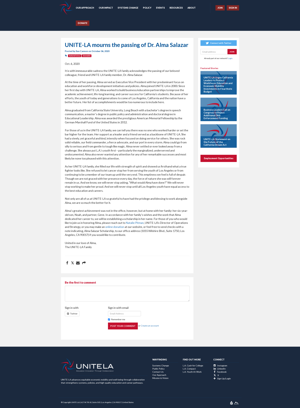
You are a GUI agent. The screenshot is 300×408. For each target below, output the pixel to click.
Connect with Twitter (220, 43)
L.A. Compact (189, 368)
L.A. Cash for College (193, 365)
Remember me (118, 319)
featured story (74, 56)
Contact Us (158, 371)
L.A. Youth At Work (192, 371)
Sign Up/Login (224, 378)
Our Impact (106, 7)
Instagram (222, 365)
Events (160, 7)
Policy (147, 7)
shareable (86, 56)
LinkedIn (221, 368)
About (192, 7)
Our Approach (85, 7)
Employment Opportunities (218, 158)
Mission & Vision (160, 378)
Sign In (233, 7)
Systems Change (128, 7)
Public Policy (158, 368)
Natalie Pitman (135, 222)
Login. (230, 58)
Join (220, 7)
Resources (176, 7)
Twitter (74, 313)
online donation (114, 226)
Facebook (222, 371)
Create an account (150, 325)
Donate (82, 23)
